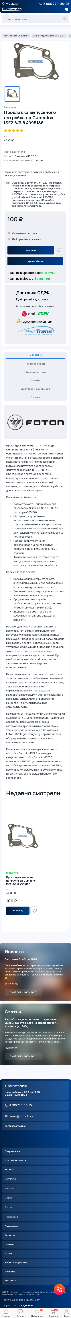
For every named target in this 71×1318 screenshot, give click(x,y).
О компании (11, 1226)
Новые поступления (16, 1262)
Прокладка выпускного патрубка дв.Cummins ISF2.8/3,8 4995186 (21, 880)
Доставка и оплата (15, 1160)
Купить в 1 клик (35, 261)
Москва (12, 3)
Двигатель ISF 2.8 (35, 182)
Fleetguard (11, 1216)
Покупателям (12, 1151)
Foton (15, 185)
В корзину (31, 250)
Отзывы (9, 1244)
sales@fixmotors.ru (23, 1116)
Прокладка (54, 182)
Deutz (8, 1198)
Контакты (10, 1280)
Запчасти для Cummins (15, 35)
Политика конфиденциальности (21, 1299)
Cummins (17, 182)
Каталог (9, 1169)
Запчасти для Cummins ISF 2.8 (48, 35)
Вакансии (10, 1235)
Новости (10, 1271)
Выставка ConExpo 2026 (21, 959)
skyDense (27, 1305)
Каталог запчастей (15, 1126)
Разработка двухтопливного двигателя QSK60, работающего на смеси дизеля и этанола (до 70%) (31, 1023)
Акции (8, 1253)
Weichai (9, 1188)
